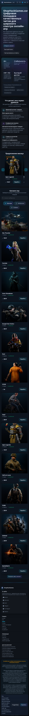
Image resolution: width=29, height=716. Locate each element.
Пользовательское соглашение (8, 646)
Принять (23, 705)
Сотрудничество (5, 639)
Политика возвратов (6, 650)
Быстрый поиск (8, 49)
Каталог (3, 618)
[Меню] (27, 2)
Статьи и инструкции (6, 624)
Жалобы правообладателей (8, 655)
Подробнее (15, 705)
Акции (3, 621)
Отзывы (3, 623)
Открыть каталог (9, 46)
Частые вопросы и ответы (11, 53)
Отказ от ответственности (7, 651)
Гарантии (4, 637)
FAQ (3, 619)
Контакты (4, 635)
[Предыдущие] (3, 169)
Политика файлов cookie (7, 653)
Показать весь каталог (14, 576)
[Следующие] (26, 169)
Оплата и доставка (6, 640)
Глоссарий (4, 628)
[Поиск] (17, 2)
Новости (4, 626)
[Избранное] (20, 2)
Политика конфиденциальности (9, 648)
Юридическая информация (8, 656)
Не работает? (5, 629)
